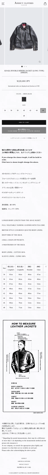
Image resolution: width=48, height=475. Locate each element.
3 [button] (26, 66)
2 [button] (24, 66)
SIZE (24, 105)
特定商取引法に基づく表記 (24, 467)
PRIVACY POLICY (24, 464)
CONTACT (24, 458)
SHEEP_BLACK (24, 99)
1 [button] (22, 66)
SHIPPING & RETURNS (24, 461)
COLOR (24, 94)
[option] (24, 36)
